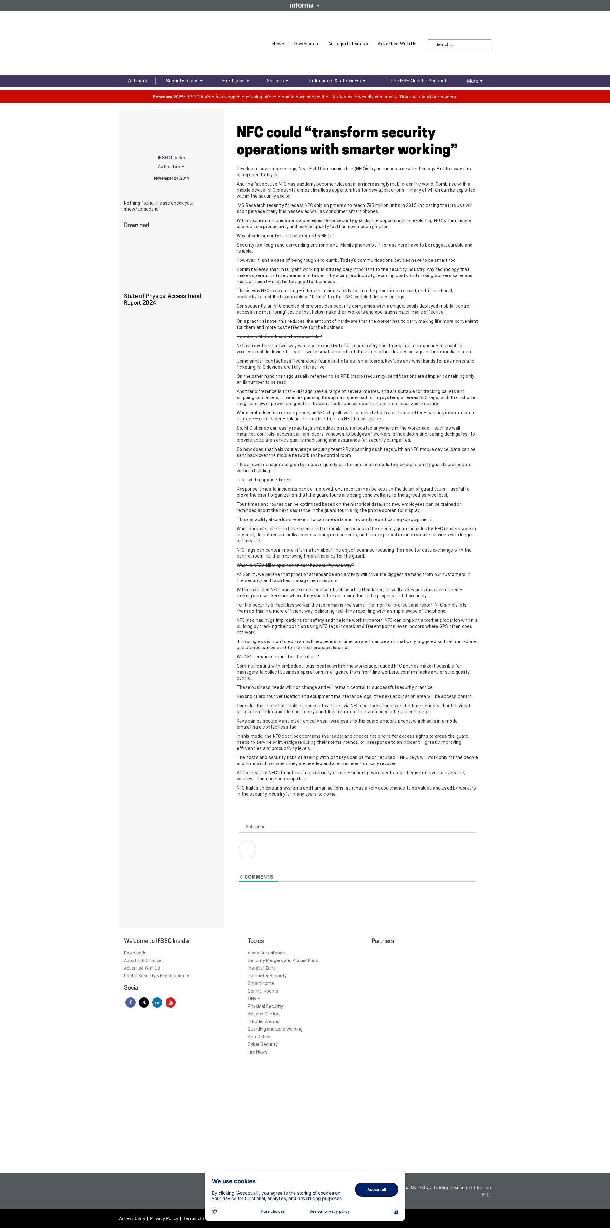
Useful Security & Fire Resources (157, 975)
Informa (305, 5)
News (278, 43)
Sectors (276, 80)
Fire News (258, 1052)
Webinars (137, 80)
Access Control (263, 1013)
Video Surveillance (266, 952)
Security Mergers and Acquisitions (283, 960)
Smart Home (261, 983)
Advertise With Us (397, 43)
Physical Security (265, 1006)
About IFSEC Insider (143, 960)
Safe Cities (259, 1036)
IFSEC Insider (172, 157)
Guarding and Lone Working (275, 1029)
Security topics (183, 80)
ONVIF (254, 998)
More (475, 81)
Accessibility (132, 1218)
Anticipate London (348, 43)
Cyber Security (263, 1044)
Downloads (306, 43)
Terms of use (197, 1218)
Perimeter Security (267, 975)
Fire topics (234, 80)
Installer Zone (262, 968)
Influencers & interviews (335, 80)
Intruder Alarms (264, 1021)
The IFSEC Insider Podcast (418, 80)
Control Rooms (263, 991)
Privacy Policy (164, 1218)
